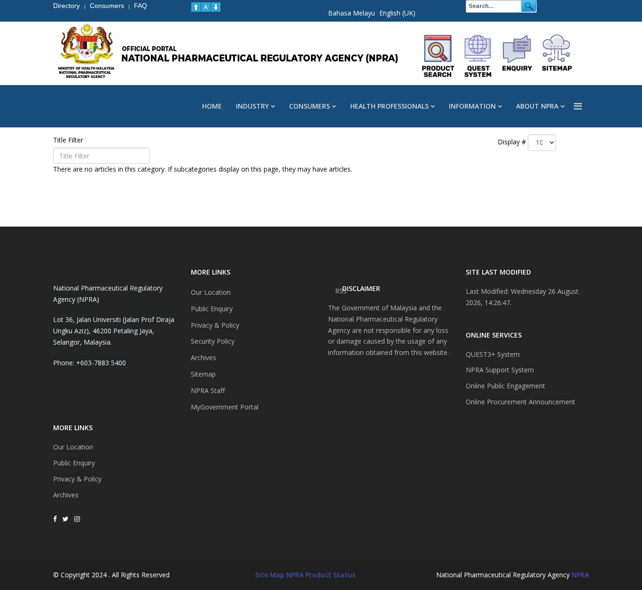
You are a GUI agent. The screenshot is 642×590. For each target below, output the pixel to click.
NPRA (580, 574)
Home (212, 106)
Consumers (309, 106)
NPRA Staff (208, 390)
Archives (65, 494)
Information (472, 106)
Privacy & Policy (77, 478)
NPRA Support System (500, 369)
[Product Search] (438, 56)
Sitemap (203, 374)
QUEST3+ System (493, 354)
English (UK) (397, 12)
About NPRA (537, 106)
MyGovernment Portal (224, 406)
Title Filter (69, 139)
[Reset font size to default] (206, 7)
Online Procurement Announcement (520, 401)
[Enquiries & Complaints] (517, 56)
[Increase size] (196, 7)
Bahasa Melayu (351, 12)
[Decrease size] (215, 7)
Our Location (73, 446)
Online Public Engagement (505, 385)
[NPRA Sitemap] (557, 56)
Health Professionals (389, 106)
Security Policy (213, 341)
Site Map (269, 574)
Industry (252, 106)
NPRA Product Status (320, 574)
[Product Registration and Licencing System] (478, 56)
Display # (512, 141)
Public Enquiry (74, 462)
